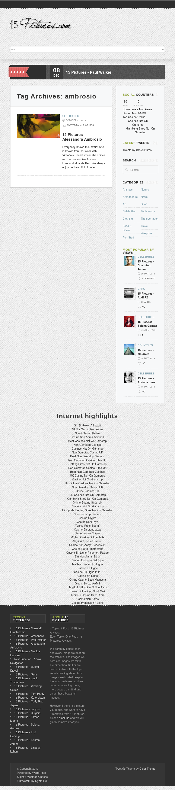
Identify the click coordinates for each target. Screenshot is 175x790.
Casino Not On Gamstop (87, 479)
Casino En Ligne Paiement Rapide (87, 552)
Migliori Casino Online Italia (87, 537)
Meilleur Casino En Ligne (87, 564)
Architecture (130, 197)
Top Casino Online (134, 117)
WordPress (39, 773)
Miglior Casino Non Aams (87, 429)
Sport (144, 204)
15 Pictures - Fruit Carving (23, 734)
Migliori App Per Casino (87, 541)
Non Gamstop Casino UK (87, 452)
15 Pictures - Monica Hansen (25, 653)
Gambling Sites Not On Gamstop (140, 130)
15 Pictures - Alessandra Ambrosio (82, 137)
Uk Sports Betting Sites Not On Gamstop (87, 510)
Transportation (149, 218)
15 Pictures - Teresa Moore (24, 719)
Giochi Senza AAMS (87, 583)
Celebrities (70, 116)
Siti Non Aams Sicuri (88, 556)
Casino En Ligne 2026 (87, 529)
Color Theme (147, 768)
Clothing (128, 218)
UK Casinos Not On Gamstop (87, 495)
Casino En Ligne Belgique (88, 560)
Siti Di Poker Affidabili (87, 425)
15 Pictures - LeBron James (25, 742)
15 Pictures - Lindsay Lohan (25, 749)
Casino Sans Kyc (87, 522)
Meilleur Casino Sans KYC (87, 595)
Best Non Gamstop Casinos (87, 456)
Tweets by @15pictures (137, 150)
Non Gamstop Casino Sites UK (87, 460)
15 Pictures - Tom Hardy (29, 694)
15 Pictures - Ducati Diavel (24, 668)
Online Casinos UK (87, 491)
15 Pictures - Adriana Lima (146, 380)
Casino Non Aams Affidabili (87, 437)
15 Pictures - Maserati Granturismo (26, 630)
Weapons (146, 233)
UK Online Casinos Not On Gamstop (87, 483)
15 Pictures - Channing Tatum (146, 265)
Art (124, 204)
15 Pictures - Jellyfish (27, 709)
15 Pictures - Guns (26, 674)
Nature (145, 189)
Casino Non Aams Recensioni (87, 545)
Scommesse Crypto (87, 533)
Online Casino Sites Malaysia (87, 579)
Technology (148, 211)
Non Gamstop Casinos (88, 445)
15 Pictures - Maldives (146, 352)
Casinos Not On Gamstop (138, 123)
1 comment (148, 278)
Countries (145, 345)
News (144, 197)
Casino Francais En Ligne (88, 603)
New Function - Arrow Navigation (25, 661)
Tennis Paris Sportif (87, 525)
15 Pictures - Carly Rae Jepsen (26, 703)
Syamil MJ (41, 781)
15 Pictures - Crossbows (29, 636)
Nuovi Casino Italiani (87, 433)
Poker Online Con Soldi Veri (87, 591)
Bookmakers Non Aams (137, 109)
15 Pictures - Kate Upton (29, 697)
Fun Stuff (128, 237)
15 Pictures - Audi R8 (146, 295)
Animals (128, 189)
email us (64, 718)
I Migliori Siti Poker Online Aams (87, 587)
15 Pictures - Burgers (27, 713)
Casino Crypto (87, 518)
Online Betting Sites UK (87, 502)
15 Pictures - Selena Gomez (147, 324)
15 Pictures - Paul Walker (88, 72)
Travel (144, 226)
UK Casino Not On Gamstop (87, 475)
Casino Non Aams (87, 599)
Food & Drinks (127, 228)
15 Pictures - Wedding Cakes (26, 688)
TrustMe (120, 768)
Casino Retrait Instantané (87, 549)
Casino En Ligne (87, 568)
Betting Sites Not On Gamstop (87, 464)
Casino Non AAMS (134, 113)
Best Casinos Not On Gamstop (87, 441)
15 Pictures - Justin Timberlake (24, 680)
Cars (141, 288)
